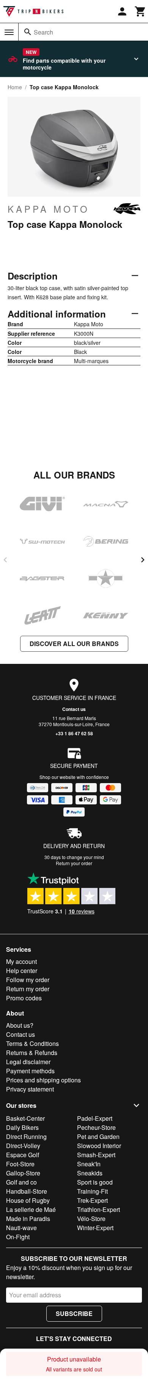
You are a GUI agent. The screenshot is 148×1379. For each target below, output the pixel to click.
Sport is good (95, 1182)
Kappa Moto (49, 209)
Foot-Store (20, 1163)
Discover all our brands (74, 643)
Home (15, 87)
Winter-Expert (95, 1227)
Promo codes (24, 998)
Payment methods (30, 1070)
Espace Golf (22, 1154)
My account (21, 961)
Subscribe (74, 1313)
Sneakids (89, 1173)
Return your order (74, 863)
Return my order (27, 988)
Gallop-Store (23, 1173)
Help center (21, 970)
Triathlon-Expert (98, 1209)
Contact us (74, 709)
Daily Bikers (22, 1127)
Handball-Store (26, 1191)
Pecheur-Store (96, 1127)
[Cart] (140, 11)
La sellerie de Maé (31, 1209)
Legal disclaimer (28, 1061)
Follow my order (27, 979)
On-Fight (18, 1236)
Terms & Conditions (32, 1043)
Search (43, 32)
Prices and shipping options (43, 1080)
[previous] (5, 559)
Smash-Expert (96, 1154)
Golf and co (21, 1182)
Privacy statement (30, 1089)
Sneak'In (89, 1163)
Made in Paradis (28, 1218)
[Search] (27, 32)
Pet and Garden (98, 1136)
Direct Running (26, 1136)
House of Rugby (28, 1200)
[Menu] (9, 32)
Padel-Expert (94, 1118)
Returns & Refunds (31, 1052)
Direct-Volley (23, 1145)
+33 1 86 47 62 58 (74, 733)
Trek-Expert (92, 1200)
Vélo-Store (91, 1218)
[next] (142, 559)
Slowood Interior (99, 1145)
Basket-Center (25, 1118)
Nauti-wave (21, 1227)
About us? (19, 1025)
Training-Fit (92, 1191)
